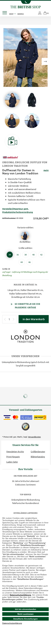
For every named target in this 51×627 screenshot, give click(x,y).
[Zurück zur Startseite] (25, 6)
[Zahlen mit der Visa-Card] (7, 417)
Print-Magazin (13, 456)
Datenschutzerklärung (20, 595)
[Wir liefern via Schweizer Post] (40, 417)
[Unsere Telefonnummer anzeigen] (25, 2)
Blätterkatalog (38, 456)
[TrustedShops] (25, 426)
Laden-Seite (12, 461)
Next (45, 61)
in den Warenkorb (34, 319)
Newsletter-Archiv (15, 451)
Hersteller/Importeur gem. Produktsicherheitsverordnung (17, 210)
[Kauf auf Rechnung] (26, 417)
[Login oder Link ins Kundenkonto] (40, 13)
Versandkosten (34, 437)
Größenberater (38, 451)
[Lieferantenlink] (25, 336)
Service (20, 14)
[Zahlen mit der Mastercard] (15, 417)
